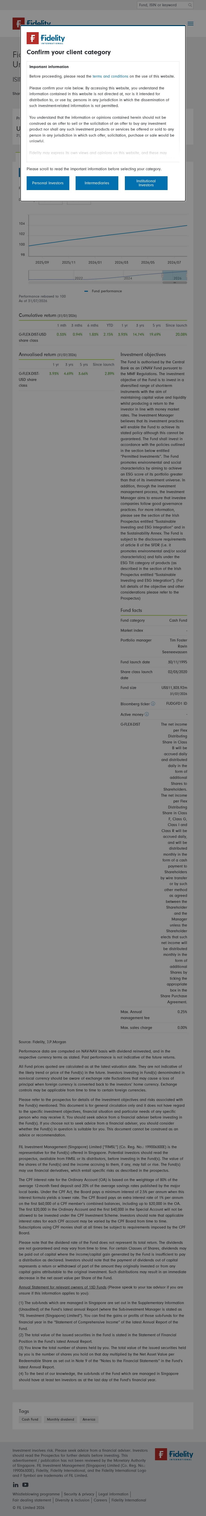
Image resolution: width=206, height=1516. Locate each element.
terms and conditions (110, 76)
